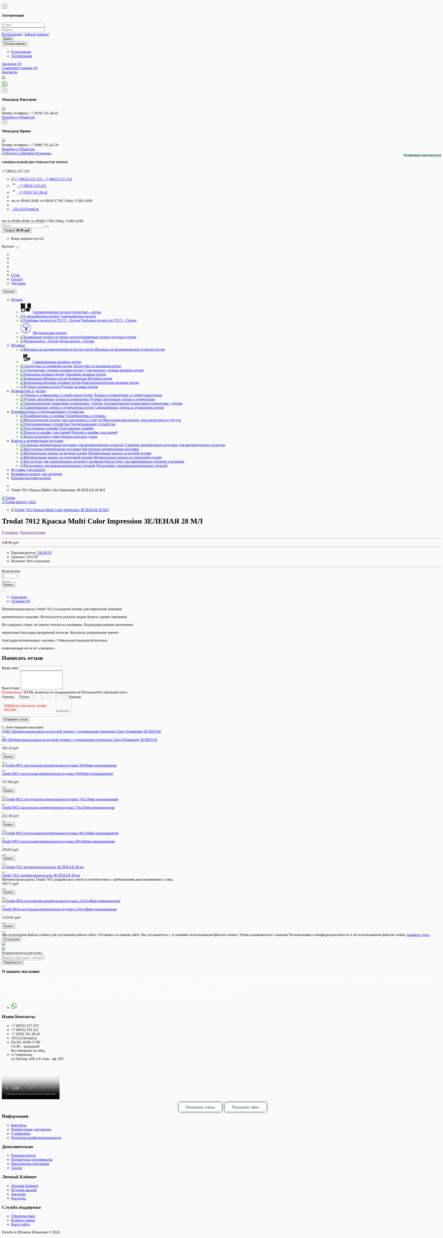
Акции (16, 1168)
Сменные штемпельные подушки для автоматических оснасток (175, 445)
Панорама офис (246, 1107)
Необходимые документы (31, 1129)
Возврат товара (23, 1220)
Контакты (19, 1125)
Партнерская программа (30, 1164)
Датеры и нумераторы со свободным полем (127, 395)
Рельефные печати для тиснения (36, 474)
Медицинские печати (50, 333)
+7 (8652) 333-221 (31, 186)
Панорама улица (200, 1107)
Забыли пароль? (36, 34)
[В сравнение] (8, 581)
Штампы (18, 345)
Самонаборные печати (78, 316)
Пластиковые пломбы (76, 428)
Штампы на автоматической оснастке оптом (130, 349)
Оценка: (8, 697)
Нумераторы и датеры (28, 391)
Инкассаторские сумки (79, 436)
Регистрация (12, 34)
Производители (23, 1155)
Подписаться (13, 962)
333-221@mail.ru (25, 209)
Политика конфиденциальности (36, 1138)
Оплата (17, 279)
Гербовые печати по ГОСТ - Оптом (109, 320)
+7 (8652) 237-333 (57, 179)
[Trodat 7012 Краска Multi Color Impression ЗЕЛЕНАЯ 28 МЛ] (60, 510)
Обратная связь (23, 1216)
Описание (19, 597)
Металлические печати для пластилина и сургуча (142, 420)
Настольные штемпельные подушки (110, 449)
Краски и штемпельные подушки (37, 441)
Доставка (18, 283)
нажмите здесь (418, 935)
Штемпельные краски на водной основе (119, 453)
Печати (17, 300)
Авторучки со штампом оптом (97, 366)
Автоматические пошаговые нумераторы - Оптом (143, 403)
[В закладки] (4, 581)
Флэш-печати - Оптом (77, 341)
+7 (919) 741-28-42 (32, 192)
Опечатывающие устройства (92, 424)
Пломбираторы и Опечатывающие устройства (47, 412)
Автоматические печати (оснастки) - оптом (67, 312)
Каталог (9, 291)
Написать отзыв (32, 532)
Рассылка (18, 1198)
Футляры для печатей (28, 470)
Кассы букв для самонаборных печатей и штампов (144, 461)
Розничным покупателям (422, 155)
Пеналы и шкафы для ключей (94, 432)
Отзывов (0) (20, 601)
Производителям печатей (31, 478)
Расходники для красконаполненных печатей (132, 466)
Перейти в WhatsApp (18, 117)
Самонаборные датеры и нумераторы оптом (129, 407)
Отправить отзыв (15, 719)
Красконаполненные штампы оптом (110, 383)
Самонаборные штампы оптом (57, 362)
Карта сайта (20, 1224)
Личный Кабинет (25, 1186)
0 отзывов (10, 532)
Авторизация (21, 56)
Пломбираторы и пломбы (85, 416)
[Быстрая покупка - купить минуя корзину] (4, 590)
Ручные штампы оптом (79, 387)
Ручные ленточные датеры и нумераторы (122, 399)
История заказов (24, 1190)
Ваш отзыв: (11, 688)
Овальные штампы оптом (85, 374)
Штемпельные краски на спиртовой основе (127, 457)
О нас (15, 275)
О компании (20, 1133)
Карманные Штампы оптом (90, 378)
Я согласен (11, 939)
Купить (8, 584)
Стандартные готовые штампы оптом (114, 370)
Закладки (18, 1194)
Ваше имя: (10, 668)
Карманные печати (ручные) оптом (108, 337)
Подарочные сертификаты (32, 1159)
